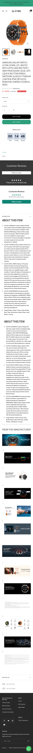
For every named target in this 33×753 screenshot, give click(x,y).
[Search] (6, 11)
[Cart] (30, 11)
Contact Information (8, 712)
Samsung (5, 58)
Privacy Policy (6, 702)
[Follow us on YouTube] (4, 725)
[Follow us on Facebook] (4, 721)
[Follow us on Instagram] (12, 721)
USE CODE (20, 4)
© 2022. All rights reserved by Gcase (17, 747)
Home (20, 701)
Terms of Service (6, 709)
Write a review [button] (16, 202)
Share (3, 156)
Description (6, 216)
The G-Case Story (23, 720)
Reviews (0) (5, 677)
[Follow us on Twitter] (8, 721)
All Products (21, 704)
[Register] (28, 741)
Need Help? (21, 707)
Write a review (16, 173)
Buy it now (16, 122)
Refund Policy (6, 705)
